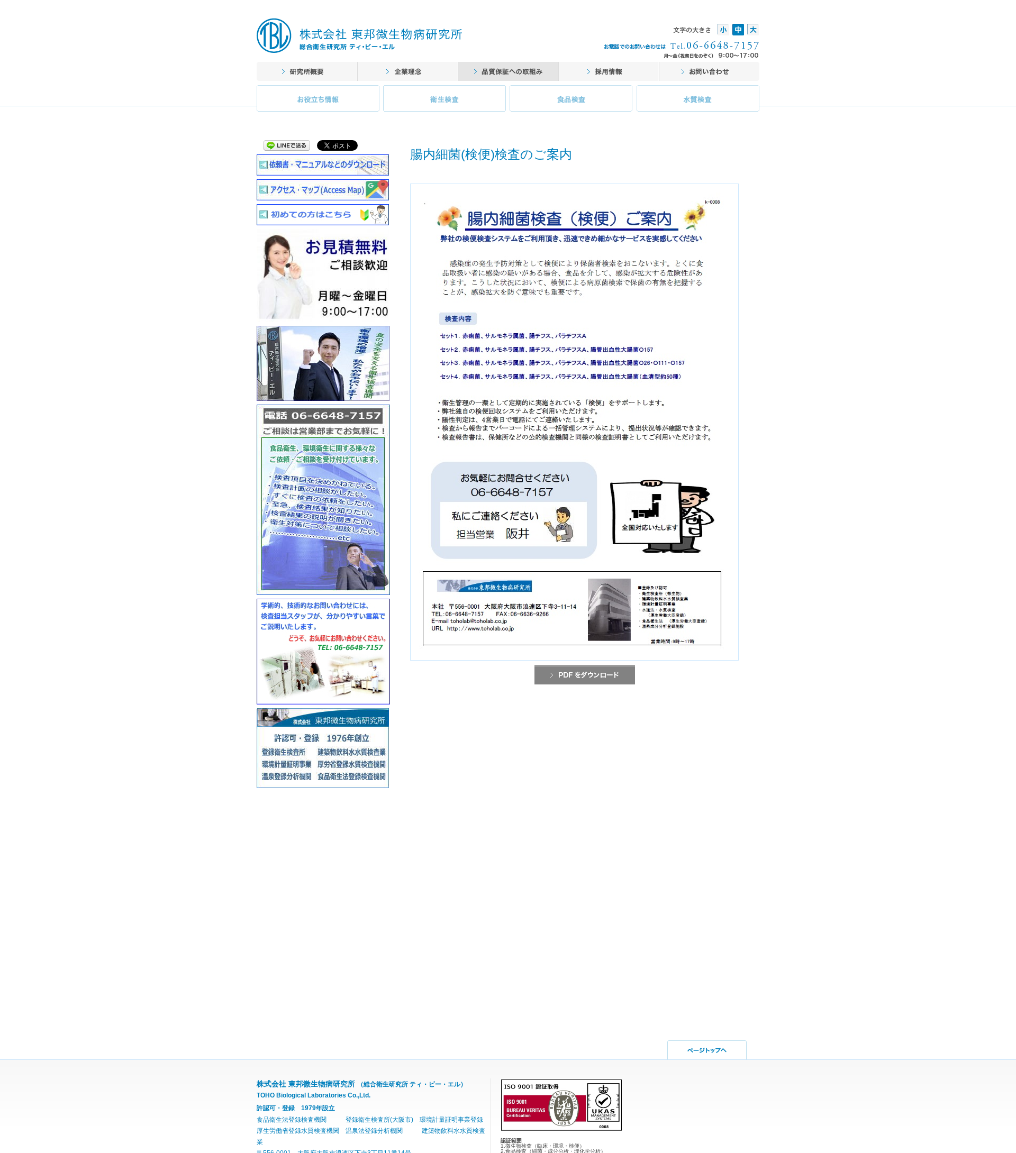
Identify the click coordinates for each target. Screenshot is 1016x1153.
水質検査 (696, 101)
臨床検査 (445, 101)
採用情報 (608, 71)
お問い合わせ (709, 71)
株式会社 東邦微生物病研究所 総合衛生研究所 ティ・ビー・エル (359, 35)
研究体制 (407, 71)
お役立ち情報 (319, 101)
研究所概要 (307, 71)
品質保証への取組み (508, 71)
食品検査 (571, 101)
